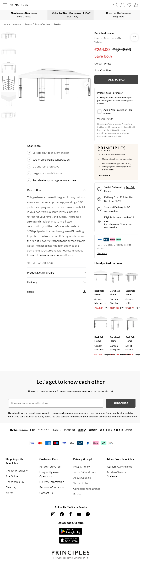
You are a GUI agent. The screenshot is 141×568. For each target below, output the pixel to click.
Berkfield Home (104, 33)
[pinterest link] (62, 514)
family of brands (121, 412)
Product (78, 494)
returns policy (110, 227)
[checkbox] (116, 111)
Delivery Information (51, 481)
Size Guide (12, 476)
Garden (28, 24)
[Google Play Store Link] (70, 531)
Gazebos (57, 24)
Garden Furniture (42, 24)
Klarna (9, 493)
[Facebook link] (70, 514)
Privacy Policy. (129, 416)
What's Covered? (105, 118)
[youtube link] (79, 514)
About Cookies (82, 477)
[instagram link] (53, 514)
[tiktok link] (88, 514)
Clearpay (11, 487)
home (5, 24)
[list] (54, 84)
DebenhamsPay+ (16, 481)
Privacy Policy (81, 466)
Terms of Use (80, 483)
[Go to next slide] (87, 84)
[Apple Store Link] (70, 540)
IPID (112, 130)
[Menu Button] (5, 5)
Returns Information (51, 487)
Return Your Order (50, 466)
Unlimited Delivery (17, 470)
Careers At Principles (119, 466)
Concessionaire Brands (86, 488)
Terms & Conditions (84, 472)
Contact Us (46, 493)
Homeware (16, 24)
